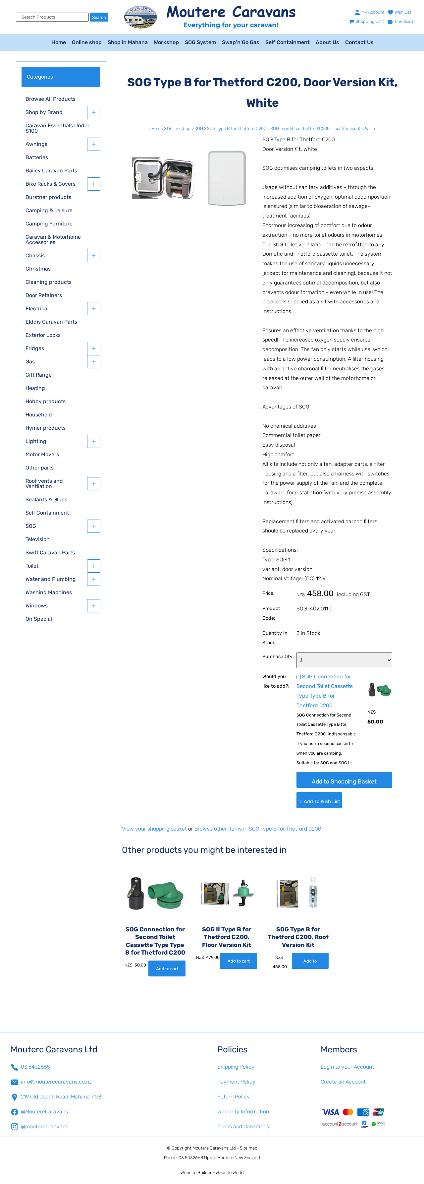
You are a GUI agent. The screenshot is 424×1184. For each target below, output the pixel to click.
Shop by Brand (44, 112)
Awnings (36, 144)
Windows (37, 605)
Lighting (36, 441)
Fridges (35, 348)
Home (58, 42)
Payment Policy (236, 1082)
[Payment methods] (367, 1117)
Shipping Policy (235, 1067)
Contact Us (359, 42)
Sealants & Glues (46, 499)
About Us (327, 42)
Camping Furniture (49, 223)
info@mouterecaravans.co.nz (56, 1082)
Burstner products (48, 197)
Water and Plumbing (51, 579)
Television (38, 539)
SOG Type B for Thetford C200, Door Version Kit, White (323, 128)
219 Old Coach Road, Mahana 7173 (61, 1096)
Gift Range (39, 375)
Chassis (35, 255)
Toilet (32, 566)
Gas (30, 361)
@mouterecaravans (44, 1126)
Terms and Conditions (243, 1126)
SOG (31, 526)
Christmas (38, 269)
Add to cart (167, 968)
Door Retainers (44, 295)
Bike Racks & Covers (51, 184)
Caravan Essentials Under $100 (57, 128)
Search (99, 17)
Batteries (37, 157)
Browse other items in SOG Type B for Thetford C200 (257, 829)
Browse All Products (51, 99)
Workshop (166, 42)
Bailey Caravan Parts (51, 170)
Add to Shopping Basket (344, 781)
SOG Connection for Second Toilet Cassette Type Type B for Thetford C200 (155, 941)
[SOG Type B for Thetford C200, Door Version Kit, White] (187, 220)
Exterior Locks (43, 335)
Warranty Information (243, 1111)
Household (39, 414)
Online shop (87, 42)
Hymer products (46, 428)
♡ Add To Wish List (319, 801)
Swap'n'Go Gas (240, 42)
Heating (35, 388)
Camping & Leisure (49, 210)
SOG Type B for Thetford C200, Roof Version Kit (298, 937)
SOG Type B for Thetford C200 (236, 128)
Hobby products (46, 401)
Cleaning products (49, 282)
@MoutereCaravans (44, 1111)
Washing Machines (49, 592)
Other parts (40, 468)
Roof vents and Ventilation (44, 483)
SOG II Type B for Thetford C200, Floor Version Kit (226, 937)
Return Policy (233, 1096)
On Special (39, 619)
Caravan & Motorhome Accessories (53, 239)
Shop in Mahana (128, 42)
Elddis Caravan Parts (51, 322)
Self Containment (287, 42)
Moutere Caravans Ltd (214, 1148)
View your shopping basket (154, 829)
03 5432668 (35, 1067)
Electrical (37, 308)
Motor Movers (42, 454)
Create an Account (343, 1082)
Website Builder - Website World (212, 1172)
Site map (248, 1148)
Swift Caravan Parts (50, 552)
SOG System (200, 42)
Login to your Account (347, 1067)
